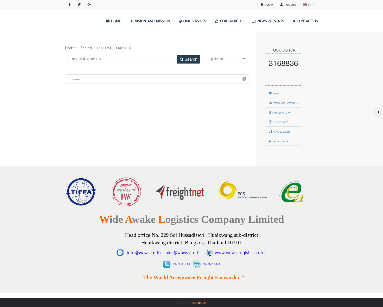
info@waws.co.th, (144, 252)
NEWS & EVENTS (270, 20)
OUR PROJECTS (231, 20)
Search (86, 47)
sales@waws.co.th (180, 252)
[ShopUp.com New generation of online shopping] (199, 303)
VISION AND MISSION (151, 20)
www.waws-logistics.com (240, 252)
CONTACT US (306, 20)
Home (70, 47)
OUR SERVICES (194, 20)
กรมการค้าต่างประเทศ (114, 47)
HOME (115, 20)
